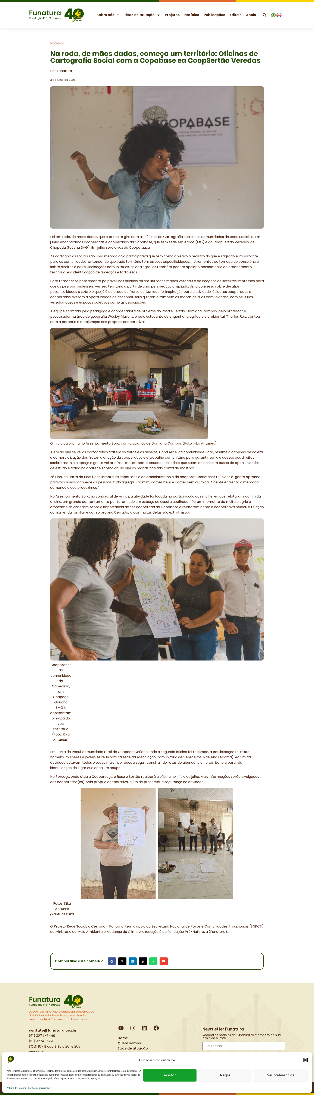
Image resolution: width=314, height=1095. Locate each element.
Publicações (214, 14)
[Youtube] (121, 1028)
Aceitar (170, 1075)
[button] (305, 1060)
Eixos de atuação (140, 14)
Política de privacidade (39, 1087)
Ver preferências (281, 1075)
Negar (225, 1075)
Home (123, 1038)
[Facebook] (156, 1028)
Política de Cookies (16, 1087)
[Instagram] (133, 1028)
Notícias (191, 14)
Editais (235, 14)
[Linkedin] (144, 1028)
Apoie (251, 14)
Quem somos (129, 1043)
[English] (279, 14)
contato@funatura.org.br (52, 1030)
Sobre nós (105, 14)
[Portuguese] (273, 14)
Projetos (172, 14)
